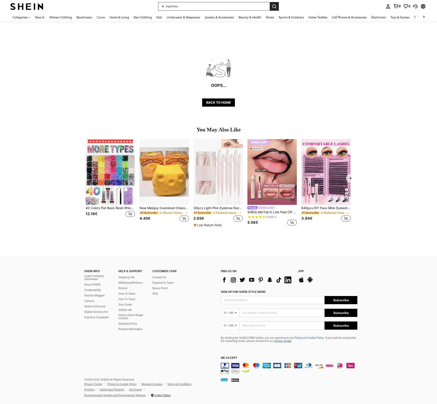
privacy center (282, 341)
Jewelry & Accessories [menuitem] (219, 17)
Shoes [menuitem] (270, 17)
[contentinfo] (289, 368)
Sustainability (92, 290)
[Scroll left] (418, 17)
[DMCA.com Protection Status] (235, 379)
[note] (208, 225)
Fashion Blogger (94, 295)
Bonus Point (160, 288)
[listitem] (110, 183)
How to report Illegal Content (130, 317)
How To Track (126, 299)
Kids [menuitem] (159, 17)
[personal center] (388, 6)
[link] (397, 6)
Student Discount (94, 306)
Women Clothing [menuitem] (60, 17)
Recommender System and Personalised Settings (115, 395)
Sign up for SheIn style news (243, 292)
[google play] (310, 282)
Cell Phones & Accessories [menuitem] (349, 17)
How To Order (126, 293)
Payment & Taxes (163, 282)
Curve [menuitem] (101, 17)
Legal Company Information (94, 277)
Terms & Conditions (179, 384)
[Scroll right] (423, 17)
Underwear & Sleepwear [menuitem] (183, 17)
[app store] (301, 282)
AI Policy (89, 389)
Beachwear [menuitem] (84, 17)
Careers (89, 301)
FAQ (155, 293)
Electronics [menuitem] (378, 17)
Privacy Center (93, 384)
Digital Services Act (96, 312)
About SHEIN (92, 284)
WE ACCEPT (229, 357)
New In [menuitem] (40, 17)
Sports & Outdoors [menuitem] (291, 17)
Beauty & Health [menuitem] (250, 17)
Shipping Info (126, 277)
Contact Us (159, 277)
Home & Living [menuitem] (119, 17)
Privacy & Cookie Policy (309, 337)
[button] (415, 6)
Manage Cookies (152, 384)
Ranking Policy (127, 323)
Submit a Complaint (96, 317)
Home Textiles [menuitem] (317, 17)
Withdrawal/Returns (130, 282)
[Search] (274, 6)
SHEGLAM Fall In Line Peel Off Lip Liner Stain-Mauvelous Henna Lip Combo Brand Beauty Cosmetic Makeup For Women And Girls (272, 212)
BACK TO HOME (218, 102)
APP (301, 271)
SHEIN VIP (125, 310)
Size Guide (125, 304)
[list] (257, 279)
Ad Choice (135, 389)
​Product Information (130, 329)
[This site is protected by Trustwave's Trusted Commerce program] (224, 379)
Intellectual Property (112, 389)
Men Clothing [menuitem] (143, 17)
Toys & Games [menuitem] (399, 17)
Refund (122, 288)
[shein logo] (26, 6)
